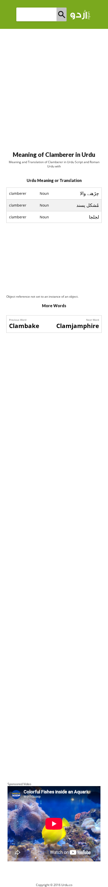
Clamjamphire (77, 326)
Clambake (24, 326)
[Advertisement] (54, 88)
